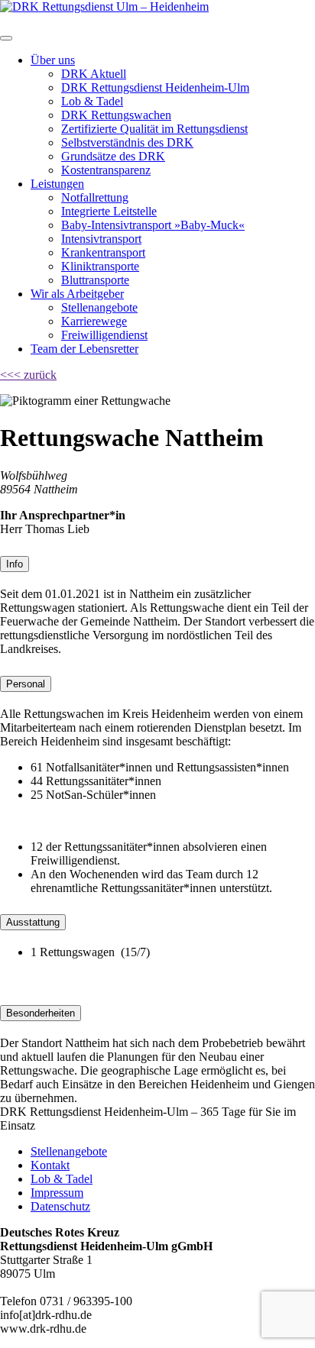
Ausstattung (33, 922)
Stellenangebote (99, 307)
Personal (25, 684)
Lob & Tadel (92, 101)
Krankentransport (103, 252)
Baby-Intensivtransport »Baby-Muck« (153, 224)
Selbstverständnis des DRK (127, 142)
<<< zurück (28, 374)
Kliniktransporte (100, 266)
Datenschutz (60, 1206)
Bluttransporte (95, 279)
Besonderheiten (40, 1013)
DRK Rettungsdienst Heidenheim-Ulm (155, 87)
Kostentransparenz (106, 169)
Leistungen (57, 183)
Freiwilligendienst (104, 334)
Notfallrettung (94, 197)
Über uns (53, 59)
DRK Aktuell (93, 73)
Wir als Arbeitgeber (77, 293)
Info (14, 564)
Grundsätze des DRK (113, 156)
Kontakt (50, 1165)
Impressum (57, 1192)
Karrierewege (94, 321)
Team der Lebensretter (84, 348)
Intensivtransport (101, 238)
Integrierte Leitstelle (109, 211)
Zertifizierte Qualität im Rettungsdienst (154, 128)
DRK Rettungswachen (116, 114)
